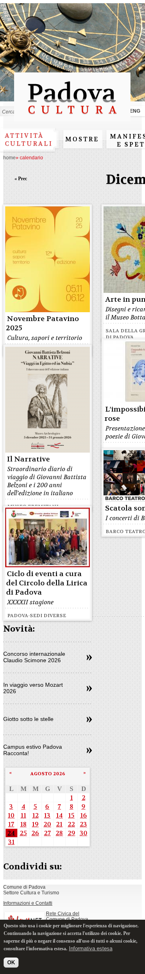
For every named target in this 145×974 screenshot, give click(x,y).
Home (9, 158)
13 (47, 815)
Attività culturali (29, 140)
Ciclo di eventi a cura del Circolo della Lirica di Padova (46, 583)
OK (11, 963)
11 (23, 815)
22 (71, 824)
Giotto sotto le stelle (28, 719)
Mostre (82, 139)
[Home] (72, 117)
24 (11, 833)
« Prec (20, 178)
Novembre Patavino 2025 (42, 323)
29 (71, 833)
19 (35, 824)
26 (35, 833)
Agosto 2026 (47, 773)
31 (11, 842)
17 (11, 824)
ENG (135, 111)
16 (83, 815)
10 (11, 815)
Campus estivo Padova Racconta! (32, 749)
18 (23, 824)
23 (83, 824)
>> (89, 658)
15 (71, 815)
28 (59, 833)
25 (23, 833)
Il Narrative (28, 459)
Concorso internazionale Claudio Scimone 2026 (34, 657)
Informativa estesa (90, 948)
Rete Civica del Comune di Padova (67, 916)
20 (47, 824)
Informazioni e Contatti (27, 903)
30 (83, 833)
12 (35, 815)
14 (59, 815)
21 (59, 824)
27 (47, 833)
